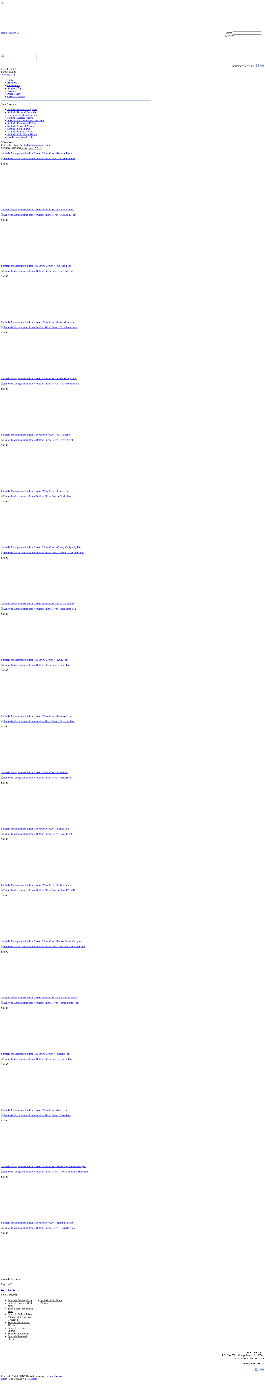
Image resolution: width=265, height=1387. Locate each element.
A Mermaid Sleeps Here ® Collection (25, 120)
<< (2, 1289)
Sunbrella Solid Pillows (18, 128)
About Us (12, 82)
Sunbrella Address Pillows (20, 117)
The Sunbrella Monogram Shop (22, 115)
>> (14, 1289)
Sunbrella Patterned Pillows (20, 131)
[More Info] (38, 158)
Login (4, 1378)
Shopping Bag (14, 88)
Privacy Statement (54, 1376)
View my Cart (8, 74)
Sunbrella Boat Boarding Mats (22, 109)
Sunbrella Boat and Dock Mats (22, 112)
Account (11, 91)
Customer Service (16, 96)
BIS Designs (31, 1378)
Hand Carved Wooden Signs (21, 137)
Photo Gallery (14, 93)
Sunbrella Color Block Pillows (22, 134)
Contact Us (13, 32)
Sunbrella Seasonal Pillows (20, 126)
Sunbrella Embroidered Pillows (22, 123)
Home (4, 32)
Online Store (13, 85)
